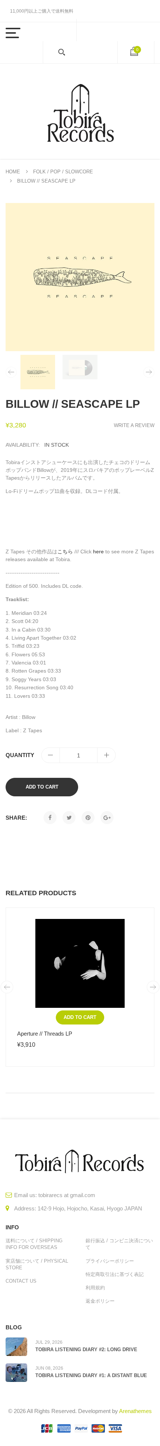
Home (13, 171)
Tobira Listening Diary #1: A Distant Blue (91, 1375)
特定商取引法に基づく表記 (115, 1274)
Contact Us (21, 1281)
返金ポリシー (100, 1301)
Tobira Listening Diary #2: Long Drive (86, 1349)
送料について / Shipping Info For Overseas (34, 1244)
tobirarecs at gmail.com (66, 1195)
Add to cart (42, 787)
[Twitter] (69, 817)
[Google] (106, 817)
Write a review (134, 425)
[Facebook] (50, 817)
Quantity (20, 755)
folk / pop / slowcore (63, 171)
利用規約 (95, 1287)
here (98, 551)
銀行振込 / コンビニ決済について (119, 1244)
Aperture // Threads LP (44, 1033)
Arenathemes (135, 1411)
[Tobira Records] (80, 111)
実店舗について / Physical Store (37, 1264)
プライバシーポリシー (110, 1261)
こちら (65, 551)
